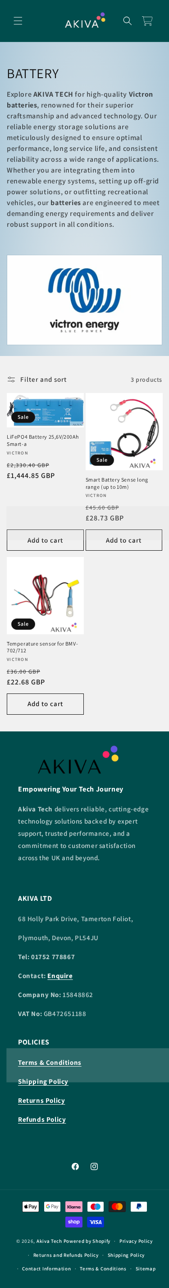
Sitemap (146, 1268)
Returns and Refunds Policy (66, 1255)
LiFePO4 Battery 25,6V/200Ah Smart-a (42, 440)
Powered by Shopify (87, 1241)
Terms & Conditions (103, 1268)
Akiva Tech (49, 1241)
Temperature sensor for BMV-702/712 (42, 647)
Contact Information (46, 1268)
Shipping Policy (126, 1255)
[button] (18, 21)
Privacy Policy (136, 1241)
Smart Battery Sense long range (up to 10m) (117, 483)
